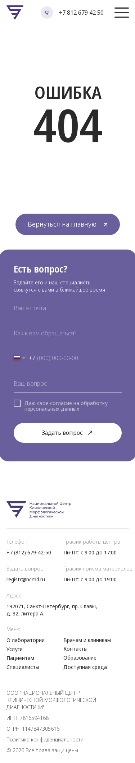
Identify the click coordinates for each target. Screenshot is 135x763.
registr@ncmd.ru (25, 579)
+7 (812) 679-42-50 (28, 552)
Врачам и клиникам (87, 640)
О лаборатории (25, 640)
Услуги (14, 649)
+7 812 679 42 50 (81, 13)
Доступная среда (85, 667)
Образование (79, 657)
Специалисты (22, 667)
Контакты (75, 648)
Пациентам (20, 658)
